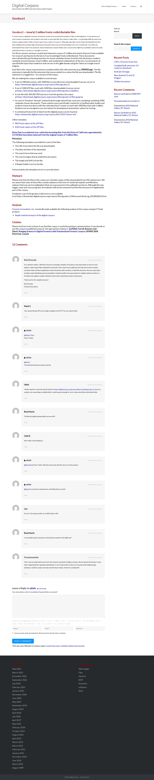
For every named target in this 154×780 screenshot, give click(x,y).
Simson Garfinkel (121, 94)
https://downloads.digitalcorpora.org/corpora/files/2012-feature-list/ (46, 114)
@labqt (26, 489)
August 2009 (17, 767)
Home (124, 6)
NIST (81, 680)
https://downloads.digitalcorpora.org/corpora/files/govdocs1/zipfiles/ (48, 90)
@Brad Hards (28, 465)
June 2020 (16, 698)
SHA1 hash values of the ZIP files (29, 127)
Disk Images (84, 669)
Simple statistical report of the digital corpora (34, 215)
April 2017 (16, 720)
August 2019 (17, 709)
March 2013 (17, 742)
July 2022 (16, 683)
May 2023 (16, 669)
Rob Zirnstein (30, 260)
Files (81, 672)
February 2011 (18, 749)
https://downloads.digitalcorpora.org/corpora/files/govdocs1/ (42, 84)
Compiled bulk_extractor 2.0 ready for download (126, 66)
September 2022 (19, 680)
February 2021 (18, 687)
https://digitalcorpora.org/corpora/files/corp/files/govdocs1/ (74, 389)
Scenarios (83, 683)
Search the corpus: (122, 44)
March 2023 (17, 672)
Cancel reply (42, 588)
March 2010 (17, 764)
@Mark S (27, 362)
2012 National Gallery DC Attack (126, 106)
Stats (81, 691)
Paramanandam (31, 557)
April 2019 (16, 713)
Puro (87, 777)
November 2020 (19, 694)
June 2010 (16, 760)
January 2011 (18, 753)
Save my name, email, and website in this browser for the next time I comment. (40, 633)
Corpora (133, 6)
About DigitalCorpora (108, 6)
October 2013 (18, 731)
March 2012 (17, 746)
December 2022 (19, 676)
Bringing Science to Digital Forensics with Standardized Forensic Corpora (52, 231)
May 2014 (16, 724)
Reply (25, 293)
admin (28, 330)
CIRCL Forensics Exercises (126, 61)
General (82, 676)
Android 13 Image (122, 71)
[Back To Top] (148, 774)
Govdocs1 (135, 101)
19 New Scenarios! (122, 81)
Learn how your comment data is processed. (65, 646)
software (83, 687)
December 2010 (19, 756)
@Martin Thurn (29, 335)
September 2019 (19, 705)
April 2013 (16, 738)
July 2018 (16, 716)
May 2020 (16, 702)
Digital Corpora (74, 777)
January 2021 (18, 691)
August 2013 (17, 734)
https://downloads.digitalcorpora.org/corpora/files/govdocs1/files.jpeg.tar (50, 97)
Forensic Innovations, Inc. (23, 209)
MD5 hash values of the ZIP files (29, 123)
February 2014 (18, 727)
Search (116, 31)
